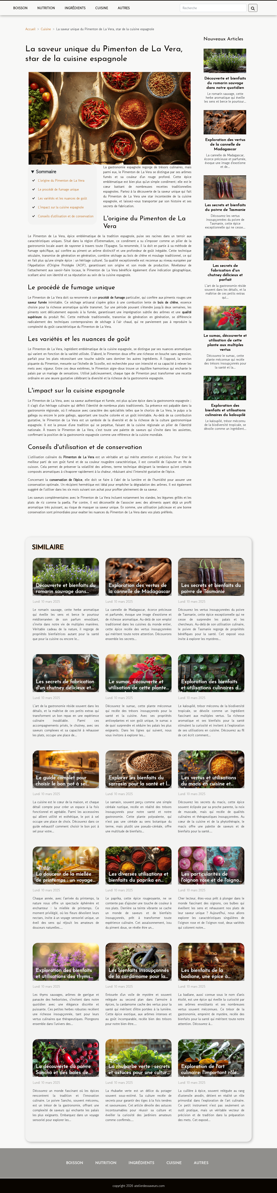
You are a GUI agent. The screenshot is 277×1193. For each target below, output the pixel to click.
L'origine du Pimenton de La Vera (61, 180)
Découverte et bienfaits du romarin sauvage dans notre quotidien (225, 83)
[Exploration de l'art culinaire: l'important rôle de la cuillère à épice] (211, 1057)
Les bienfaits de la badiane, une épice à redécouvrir (204, 976)
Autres (124, 7)
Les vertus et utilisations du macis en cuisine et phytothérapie (208, 784)
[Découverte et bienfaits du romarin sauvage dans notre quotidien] (225, 61)
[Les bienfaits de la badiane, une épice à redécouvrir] (211, 961)
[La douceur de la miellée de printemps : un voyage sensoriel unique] (66, 865)
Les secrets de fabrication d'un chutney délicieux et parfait (65, 688)
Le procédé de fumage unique (58, 189)
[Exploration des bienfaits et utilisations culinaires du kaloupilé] (225, 388)
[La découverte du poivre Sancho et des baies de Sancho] (66, 1057)
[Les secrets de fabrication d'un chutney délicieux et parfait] (225, 248)
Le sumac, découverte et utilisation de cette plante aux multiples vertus (137, 688)
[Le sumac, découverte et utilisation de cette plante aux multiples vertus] (225, 318)
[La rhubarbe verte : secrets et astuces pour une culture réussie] (138, 1057)
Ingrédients (75, 7)
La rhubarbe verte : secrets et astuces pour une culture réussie (139, 1072)
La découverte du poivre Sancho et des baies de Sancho (63, 1072)
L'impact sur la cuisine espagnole (61, 207)
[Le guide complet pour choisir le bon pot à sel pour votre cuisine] (66, 768)
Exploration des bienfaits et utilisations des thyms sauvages (64, 976)
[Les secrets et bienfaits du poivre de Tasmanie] (225, 187)
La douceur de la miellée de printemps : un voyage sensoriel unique (64, 880)
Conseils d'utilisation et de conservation (65, 216)
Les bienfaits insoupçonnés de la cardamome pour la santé (138, 976)
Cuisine (101, 7)
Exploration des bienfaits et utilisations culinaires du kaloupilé (225, 410)
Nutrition (46, 7)
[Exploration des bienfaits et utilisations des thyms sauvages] (66, 961)
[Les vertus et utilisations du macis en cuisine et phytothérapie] (211, 768)
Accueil (30, 29)
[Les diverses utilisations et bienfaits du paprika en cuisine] (138, 865)
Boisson (20, 7)
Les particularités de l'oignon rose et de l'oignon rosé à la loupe (211, 880)
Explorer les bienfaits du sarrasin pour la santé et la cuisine (139, 784)
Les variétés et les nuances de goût (62, 198)
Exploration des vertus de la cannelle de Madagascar (225, 144)
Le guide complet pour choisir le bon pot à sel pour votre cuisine (61, 784)
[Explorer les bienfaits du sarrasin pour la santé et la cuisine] (138, 768)
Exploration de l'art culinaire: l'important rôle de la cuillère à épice (209, 1072)
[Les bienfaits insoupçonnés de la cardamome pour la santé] (138, 961)
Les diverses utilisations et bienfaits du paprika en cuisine (138, 880)
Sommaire (46, 171)
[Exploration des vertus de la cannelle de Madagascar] (225, 122)
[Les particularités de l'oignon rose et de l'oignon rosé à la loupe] (211, 865)
